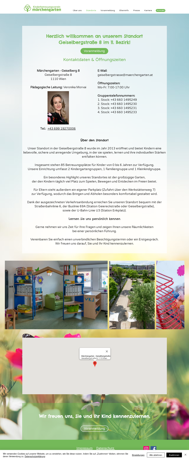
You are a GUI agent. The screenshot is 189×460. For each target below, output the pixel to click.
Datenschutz (105, 448)
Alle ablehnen (155, 454)
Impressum (84, 448)
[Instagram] (146, 449)
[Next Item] (179, 295)
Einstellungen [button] (138, 454)
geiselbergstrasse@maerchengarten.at (125, 75)
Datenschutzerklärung (35, 456)
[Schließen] (185, 455)
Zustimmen (174, 454)
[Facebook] (153, 449)
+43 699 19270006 (62, 128)
